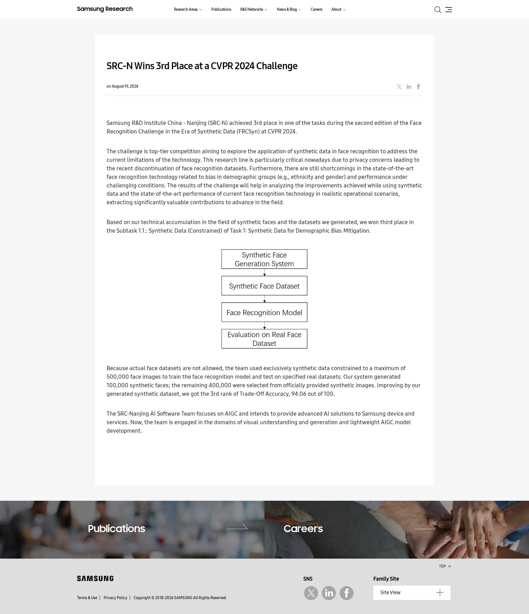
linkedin (409, 86)
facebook (418, 86)
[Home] (105, 9)
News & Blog (287, 9)
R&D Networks (251, 9)
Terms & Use (87, 598)
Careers (316, 9)
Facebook (346, 593)
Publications (221, 9)
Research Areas (186, 9)
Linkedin (328, 593)
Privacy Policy (115, 598)
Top (445, 566)
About (336, 9)
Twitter (311, 593)
